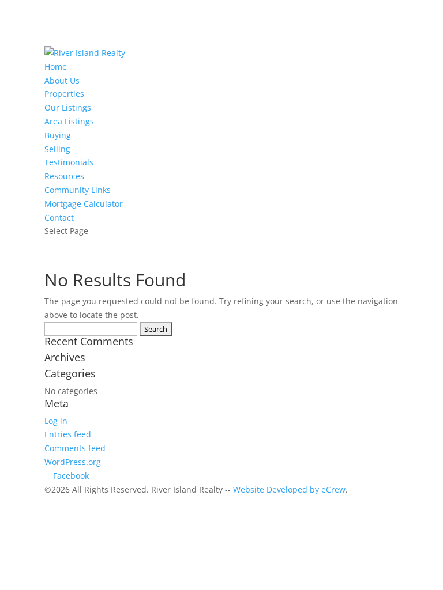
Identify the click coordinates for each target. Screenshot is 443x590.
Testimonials (68, 162)
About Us (62, 80)
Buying (57, 135)
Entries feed (67, 434)
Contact (59, 217)
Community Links (77, 189)
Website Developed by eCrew (289, 489)
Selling (57, 148)
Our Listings (67, 107)
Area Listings (69, 121)
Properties (64, 93)
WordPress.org (72, 461)
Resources (64, 176)
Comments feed (75, 447)
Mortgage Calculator (83, 203)
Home (55, 66)
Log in (55, 420)
